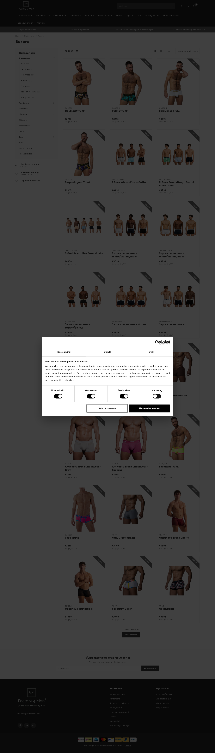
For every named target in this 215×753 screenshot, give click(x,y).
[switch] (89, 396)
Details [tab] (107, 352)
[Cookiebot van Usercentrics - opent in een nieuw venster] (157, 342)
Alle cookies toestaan (149, 408)
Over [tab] (151, 352)
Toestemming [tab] (63, 352)
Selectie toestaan (107, 408)
